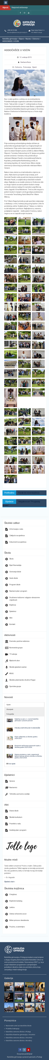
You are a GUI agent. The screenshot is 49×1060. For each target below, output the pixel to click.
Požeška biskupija (12, 1028)
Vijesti (34, 67)
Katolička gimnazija (14, 1057)
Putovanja (27, 67)
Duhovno (18, 67)
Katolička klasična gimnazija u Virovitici (20, 1034)
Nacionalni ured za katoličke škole (18, 1026)
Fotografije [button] (10, 714)
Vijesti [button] (8, 705)
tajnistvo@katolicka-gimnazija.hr (17, 32)
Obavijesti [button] (9, 709)
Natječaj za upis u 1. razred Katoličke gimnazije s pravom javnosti (27, 719)
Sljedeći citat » (9, 882)
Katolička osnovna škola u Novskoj (19, 1040)
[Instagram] (24, 12)
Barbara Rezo (26, 62)
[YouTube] (28, 12)
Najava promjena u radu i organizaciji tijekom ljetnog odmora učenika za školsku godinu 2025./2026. (28, 756)
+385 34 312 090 (12, 30)
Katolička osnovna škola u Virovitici (19, 1038)
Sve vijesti (12, 764)
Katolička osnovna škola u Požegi (18, 1032)
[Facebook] (20, 12)
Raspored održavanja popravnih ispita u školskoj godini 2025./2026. (28, 746)
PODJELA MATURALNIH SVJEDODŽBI (27, 728)
